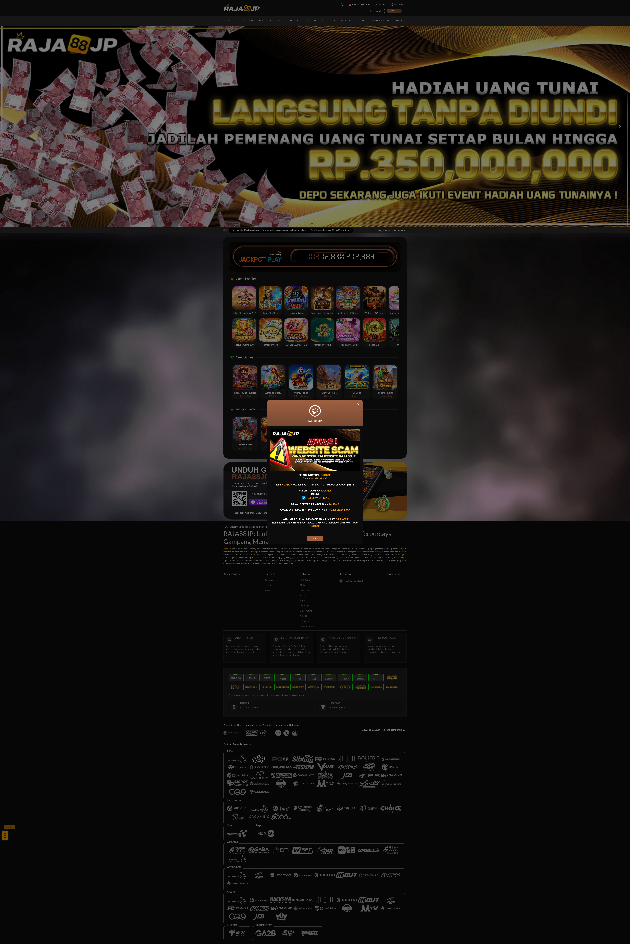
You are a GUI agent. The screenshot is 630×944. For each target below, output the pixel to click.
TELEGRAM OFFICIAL (317, 498)
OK (315, 539)
